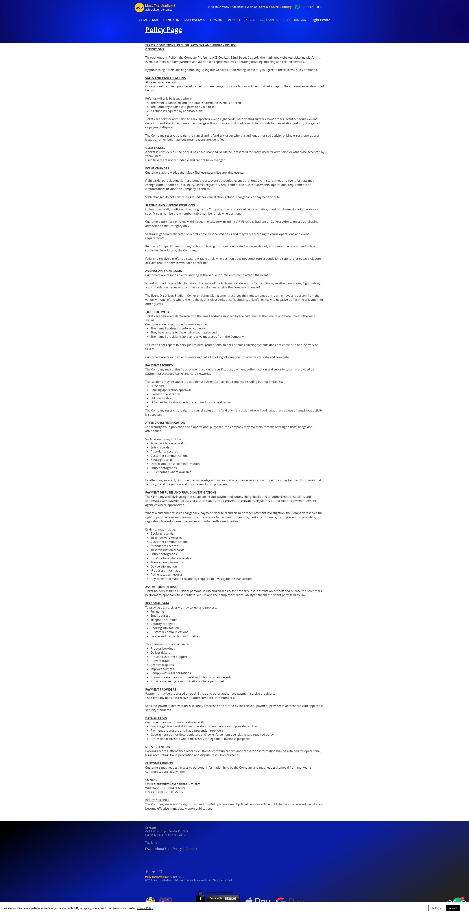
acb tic (149, 10)
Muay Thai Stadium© (160, 5)
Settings (436, 908)
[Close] (464, 908)
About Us (162, 848)
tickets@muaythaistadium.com (177, 784)
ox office (167, 9)
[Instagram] (160, 872)
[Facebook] (147, 872)
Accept (453, 908)
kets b (158, 10)
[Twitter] (154, 872)
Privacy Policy (145, 908)
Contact (191, 848)
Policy (177, 848)
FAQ (148, 848)
